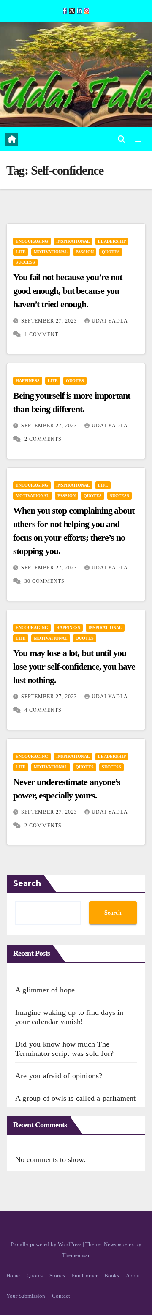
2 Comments (43, 439)
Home (13, 1275)
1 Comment (41, 334)
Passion (85, 251)
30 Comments (44, 581)
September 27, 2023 (50, 321)
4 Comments (43, 710)
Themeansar (75, 1255)
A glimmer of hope (45, 990)
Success (25, 262)
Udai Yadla (110, 321)
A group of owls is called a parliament (75, 1098)
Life (21, 251)
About (133, 1275)
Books (111, 1275)
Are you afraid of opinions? (58, 1076)
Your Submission (25, 1296)
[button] (121, 139)
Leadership (112, 241)
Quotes (111, 251)
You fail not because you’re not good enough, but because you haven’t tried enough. (67, 290)
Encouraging (32, 241)
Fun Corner (85, 1275)
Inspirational (73, 241)
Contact (61, 1296)
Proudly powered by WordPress (47, 1244)
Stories (57, 1275)
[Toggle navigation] (138, 139)
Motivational (51, 251)
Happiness (28, 380)
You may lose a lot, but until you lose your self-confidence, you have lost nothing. (74, 666)
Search (27, 883)
